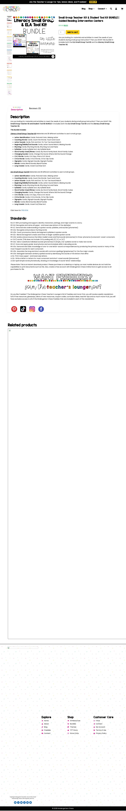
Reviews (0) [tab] (35, 108)
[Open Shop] (94, 9)
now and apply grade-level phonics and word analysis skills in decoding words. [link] (44, 244)
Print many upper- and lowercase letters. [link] (29, 256)
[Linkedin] (30, 802)
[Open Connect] (106, 9)
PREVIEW (24, 210)
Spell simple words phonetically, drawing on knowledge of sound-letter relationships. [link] (46, 261)
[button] (52, 19)
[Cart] (122, 9)
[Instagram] (18, 802)
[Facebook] (15, 802)
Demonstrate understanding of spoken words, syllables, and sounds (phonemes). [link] (44, 227)
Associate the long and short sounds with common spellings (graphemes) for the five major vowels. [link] (52, 251)
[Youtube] (21, 802)
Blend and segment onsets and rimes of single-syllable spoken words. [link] (40, 235)
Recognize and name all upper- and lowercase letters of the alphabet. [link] (41, 225)
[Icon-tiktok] (24, 802)
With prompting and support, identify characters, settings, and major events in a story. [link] (46, 223)
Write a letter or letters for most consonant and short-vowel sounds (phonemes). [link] (45, 258)
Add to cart (72, 32)
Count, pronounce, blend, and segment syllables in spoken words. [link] (39, 232)
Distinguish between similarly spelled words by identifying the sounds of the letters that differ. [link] (50, 254)
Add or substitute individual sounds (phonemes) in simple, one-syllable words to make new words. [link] (51, 242)
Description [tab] (17, 109)
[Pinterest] (27, 802)
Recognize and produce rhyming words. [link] (29, 230)
